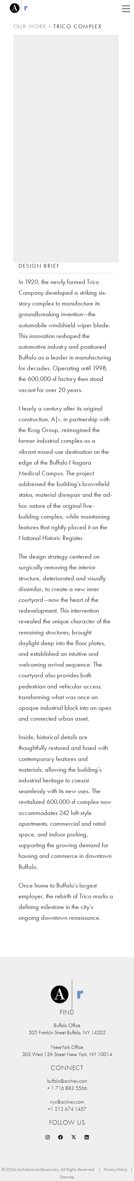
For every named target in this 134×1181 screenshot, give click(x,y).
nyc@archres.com (67, 1101)
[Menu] (126, 8)
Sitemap (67, 1177)
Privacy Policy (115, 1169)
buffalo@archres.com (67, 1081)
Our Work (30, 26)
